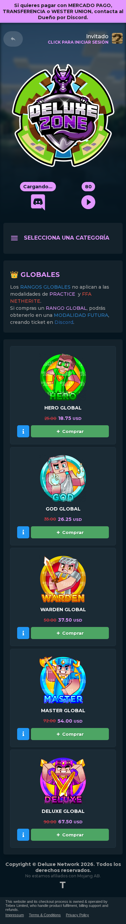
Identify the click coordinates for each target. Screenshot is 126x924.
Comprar (73, 431)
